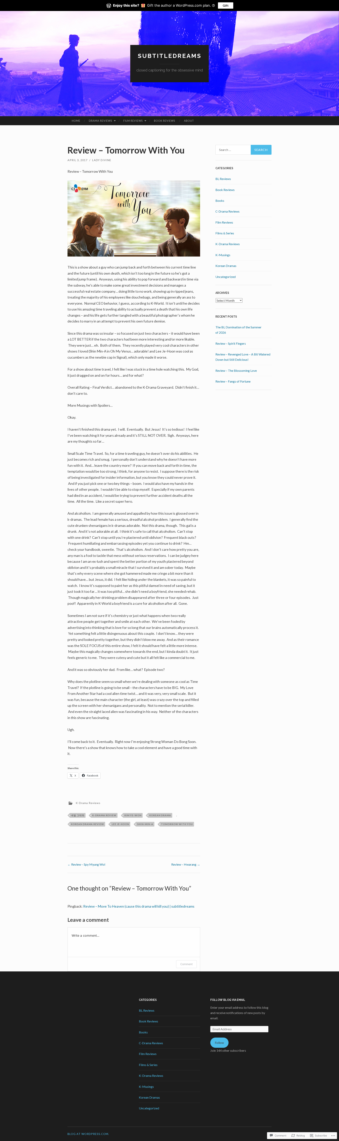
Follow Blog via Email (227, 999)
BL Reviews (223, 179)
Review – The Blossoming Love (236, 370)
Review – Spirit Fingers (230, 343)
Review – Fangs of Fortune (233, 381)
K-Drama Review (104, 815)
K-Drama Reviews (88, 803)
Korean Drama (160, 815)
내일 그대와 (77, 815)
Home (76, 120)
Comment (186, 964)
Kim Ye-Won (132, 815)
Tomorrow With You (177, 824)
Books (219, 200)
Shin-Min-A (145, 824)
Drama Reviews (100, 120)
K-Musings (222, 255)
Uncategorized (225, 277)
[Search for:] (243, 150)
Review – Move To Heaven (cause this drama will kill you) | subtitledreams (138, 906)
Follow (219, 1042)
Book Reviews (164, 120)
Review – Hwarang (185, 864)
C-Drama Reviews (227, 211)
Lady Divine (101, 160)
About (189, 120)
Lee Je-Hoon (120, 824)
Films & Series (224, 233)
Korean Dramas (225, 266)
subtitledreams (169, 55)
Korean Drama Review (87, 824)
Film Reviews (133, 120)
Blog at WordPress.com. (88, 1134)
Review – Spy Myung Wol (86, 864)
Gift (226, 5)
